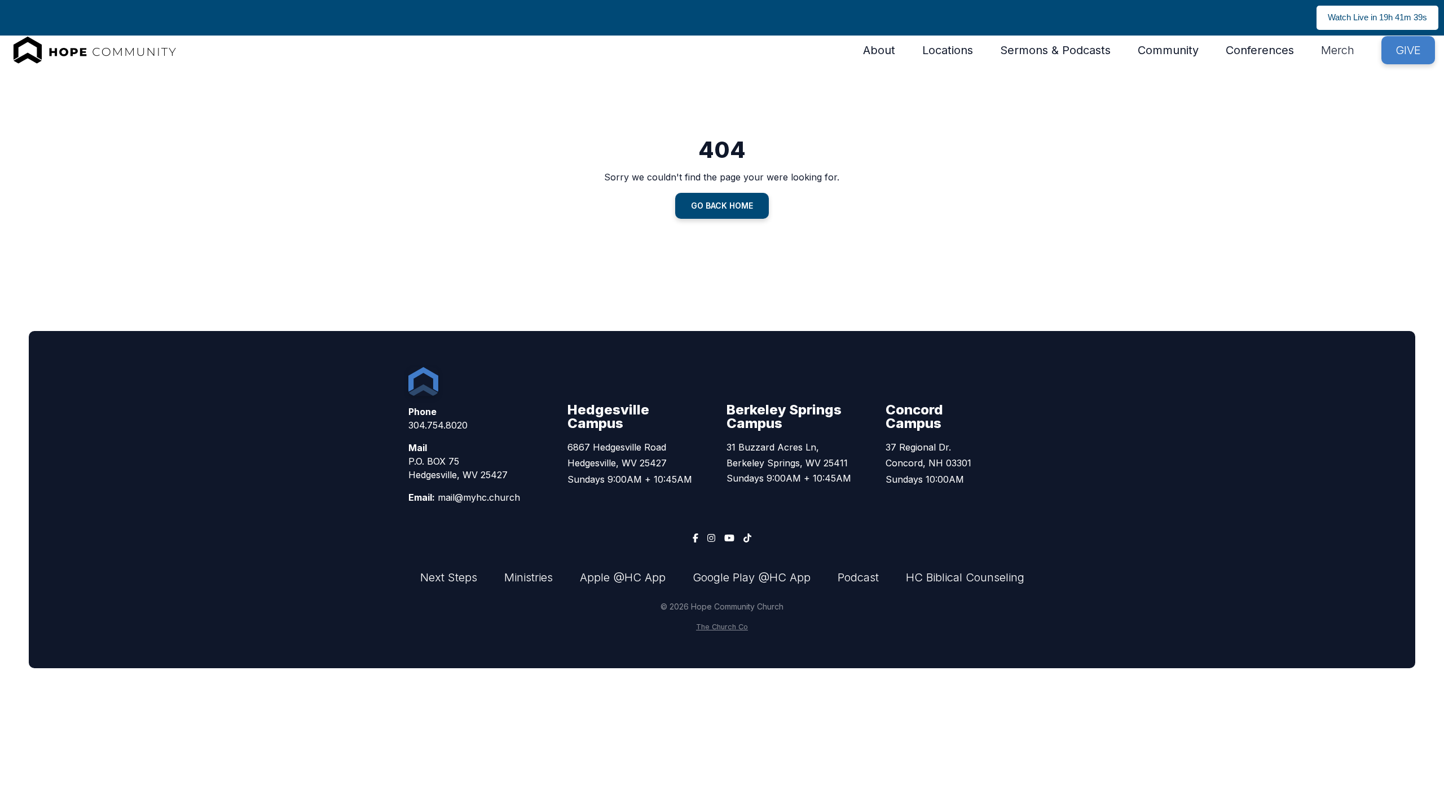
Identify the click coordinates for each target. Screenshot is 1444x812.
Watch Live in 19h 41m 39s (1377, 17)
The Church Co (722, 627)
